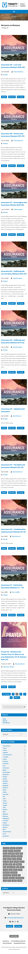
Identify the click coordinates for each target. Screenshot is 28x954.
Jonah (4, 801)
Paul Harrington (18, 209)
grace (14, 859)
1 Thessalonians (7, 754)
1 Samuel (5, 752)
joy (14, 864)
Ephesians (6, 666)
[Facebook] (10, 921)
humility (16, 861)
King (5, 867)
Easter (5, 853)
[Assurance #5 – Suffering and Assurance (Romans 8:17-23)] (14, 335)
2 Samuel (5, 761)
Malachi (5, 809)
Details (4, 97)
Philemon (5, 816)
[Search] (24, 707)
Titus (4, 834)
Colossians (6, 768)
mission (5, 869)
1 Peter (5, 750)
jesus (10, 864)
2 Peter (5, 759)
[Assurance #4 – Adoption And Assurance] (14, 403)
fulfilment (19, 856)
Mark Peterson (17, 416)
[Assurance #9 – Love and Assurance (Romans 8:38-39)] (14, 59)
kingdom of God (11, 867)
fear (21, 853)
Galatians (5, 781)
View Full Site (14, 936)
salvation (14, 875)
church (5, 850)
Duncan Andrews (18, 71)
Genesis (5, 783)
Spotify (5, 720)
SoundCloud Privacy (19, 943)
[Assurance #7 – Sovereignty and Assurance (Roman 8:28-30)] (14, 197)
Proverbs (5, 820)
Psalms (5, 823)
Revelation (6, 825)
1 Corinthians (6, 746)
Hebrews (5, 787)
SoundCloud (6, 722)
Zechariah (6, 836)
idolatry (5, 864)
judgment (19, 864)
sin (19, 875)
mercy (22, 867)
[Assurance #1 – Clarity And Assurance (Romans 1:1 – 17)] (14, 580)
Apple (4, 719)
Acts (4, 765)
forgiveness (6, 856)
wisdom (14, 880)
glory (5, 859)
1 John (5, 748)
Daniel (4, 770)
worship (20, 880)
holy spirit (6, 861)
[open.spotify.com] (18, 921)
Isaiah (4, 790)
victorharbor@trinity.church (15, 917)
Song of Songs (7, 831)
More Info (9, 926)
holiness (19, 859)
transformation (19, 878)
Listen (21, 97)
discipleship (17, 850)
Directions (18, 926)
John (4, 798)
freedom (13, 856)
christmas (19, 848)
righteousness (7, 875)
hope (11, 861)
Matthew (5, 814)
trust (5, 880)
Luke (4, 807)
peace (10, 869)
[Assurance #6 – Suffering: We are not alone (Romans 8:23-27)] (14, 266)
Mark (4, 812)
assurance (6, 848)
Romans (5, 74)
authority (12, 848)
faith (17, 853)
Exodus (5, 776)
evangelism (11, 853)
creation (11, 850)
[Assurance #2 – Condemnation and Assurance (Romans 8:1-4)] (14, 524)
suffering (6, 878)
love (18, 867)
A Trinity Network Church (18, 941)
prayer (20, 869)
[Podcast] (15, 921)
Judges (5, 805)
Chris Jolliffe (16, 592)
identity (22, 861)
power (15, 869)
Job (4, 796)
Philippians (6, 818)
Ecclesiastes (6, 772)
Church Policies (7, 943)
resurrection (14, 872)
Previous (7, 694)
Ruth (4, 829)
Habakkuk (5, 785)
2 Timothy (6, 763)
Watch (13, 97)
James (5, 792)
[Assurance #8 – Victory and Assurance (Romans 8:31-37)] (14, 128)
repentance (6, 872)
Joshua (5, 803)
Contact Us (6, 941)
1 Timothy (5, 757)
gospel (9, 859)
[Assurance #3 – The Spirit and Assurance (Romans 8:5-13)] (14, 459)
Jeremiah (5, 794)
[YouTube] (12, 921)
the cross (12, 878)
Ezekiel (5, 779)
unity (9, 880)
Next (16, 697)
